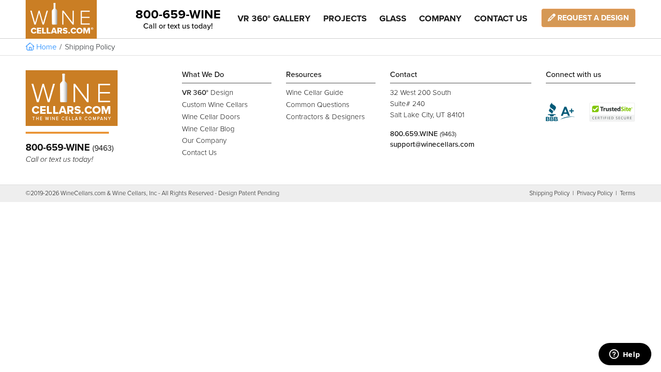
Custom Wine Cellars (215, 104)
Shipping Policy (549, 193)
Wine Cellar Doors (211, 116)
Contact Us (500, 18)
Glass (392, 18)
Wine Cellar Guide (315, 92)
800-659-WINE (178, 14)
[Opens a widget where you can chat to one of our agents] (624, 355)
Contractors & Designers (325, 116)
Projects (345, 18)
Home (45, 47)
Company (440, 18)
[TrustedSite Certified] (612, 112)
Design (207, 92)
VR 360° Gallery (274, 18)
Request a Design (592, 18)
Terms (627, 193)
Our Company (204, 140)
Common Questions (317, 104)
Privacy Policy (595, 193)
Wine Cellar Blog (208, 128)
